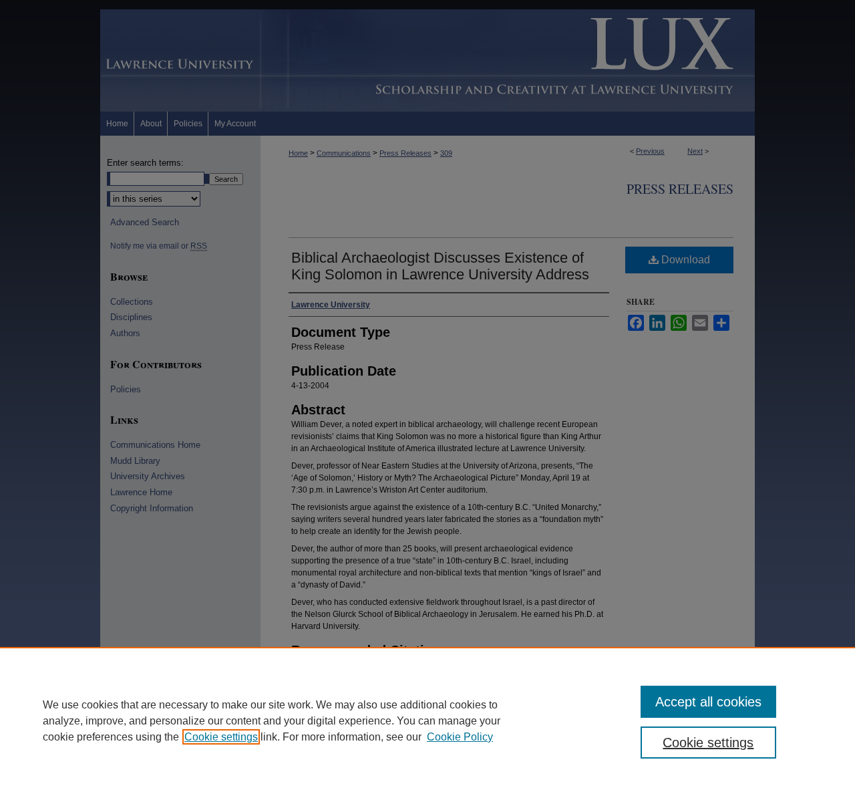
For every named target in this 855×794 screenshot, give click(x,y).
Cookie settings (221, 737)
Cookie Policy (460, 737)
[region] (427, 720)
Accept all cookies (708, 701)
